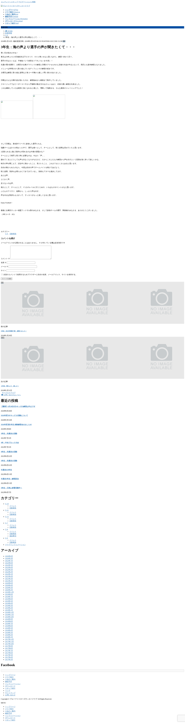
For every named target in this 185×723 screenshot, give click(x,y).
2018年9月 (9, 619)
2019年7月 (9, 597)
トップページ (10, 675)
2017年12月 (9, 639)
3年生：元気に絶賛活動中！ (11, 488)
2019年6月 (9, 599)
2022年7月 (9, 561)
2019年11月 (9, 592)
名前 (3, 262)
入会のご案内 (10, 679)
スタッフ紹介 (10, 688)
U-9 (64, 41)
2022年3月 (9, 570)
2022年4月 (9, 567)
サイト (3, 270)
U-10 (7, 504)
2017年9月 (9, 646)
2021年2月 (9, 581)
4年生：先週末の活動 (9, 452)
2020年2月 (9, 590)
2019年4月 (9, 603)
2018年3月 (9, 632)
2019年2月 (9, 608)
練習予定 (8, 681)
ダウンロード (10, 686)
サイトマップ (10, 693)
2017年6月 (9, 653)
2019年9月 (9, 594)
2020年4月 (9, 585)
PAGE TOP (179, 699)
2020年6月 (9, 583)
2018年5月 (9, 628)
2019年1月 (9, 610)
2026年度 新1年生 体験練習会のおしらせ (16, 424)
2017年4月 (9, 657)
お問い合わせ (10, 695)
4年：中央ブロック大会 (10, 442)
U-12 (7, 517)
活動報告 (13, 234)
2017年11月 (9, 641)
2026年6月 (9, 556)
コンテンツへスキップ (9, 2)
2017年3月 (9, 659)
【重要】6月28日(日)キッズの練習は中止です (18, 406)
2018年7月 (9, 623)
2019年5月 (9, 601)
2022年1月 (9, 574)
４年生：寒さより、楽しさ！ (10, 386)
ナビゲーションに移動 (27, 2)
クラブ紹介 (9, 677)
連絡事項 (12, 536)
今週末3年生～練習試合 (10, 479)
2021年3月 (9, 579)
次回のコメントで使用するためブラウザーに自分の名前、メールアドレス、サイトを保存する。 (40, 274)
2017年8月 (9, 648)
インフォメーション (13, 684)
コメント (5, 259)
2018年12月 (9, 612)
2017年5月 (9, 655)
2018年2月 (9, 635)
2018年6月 (9, 626)
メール (4, 266)
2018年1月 (9, 637)
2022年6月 (9, 563)
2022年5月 (9, 565)
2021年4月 (9, 576)
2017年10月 (9, 644)
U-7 (6, 523)
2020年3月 (9, 588)
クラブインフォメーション (15, 545)
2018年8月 (9, 621)
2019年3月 (9, 606)
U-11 (7, 510)
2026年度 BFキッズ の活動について (14, 415)
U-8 (6, 529)
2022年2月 (9, 572)
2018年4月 (9, 630)
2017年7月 (9, 650)
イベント (12, 506)
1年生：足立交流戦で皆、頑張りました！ (14, 331)
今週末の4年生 (6, 470)
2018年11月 (9, 614)
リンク (7, 690)
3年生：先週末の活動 (9, 433)
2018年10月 (9, 617)
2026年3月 (9, 558)
